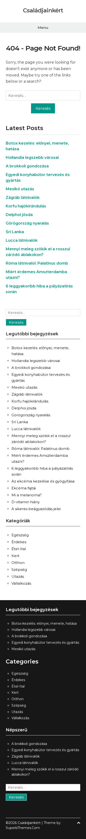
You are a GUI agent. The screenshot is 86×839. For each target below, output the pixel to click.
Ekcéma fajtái (23, 488)
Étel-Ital (18, 549)
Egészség (20, 535)
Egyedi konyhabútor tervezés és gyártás (45, 642)
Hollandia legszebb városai (32, 157)
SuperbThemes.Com (23, 828)
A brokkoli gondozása (27, 166)
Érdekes (18, 542)
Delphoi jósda (19, 214)
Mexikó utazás (20, 189)
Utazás (17, 576)
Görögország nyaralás (27, 223)
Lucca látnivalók (22, 240)
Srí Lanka (15, 232)
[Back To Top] (78, 822)
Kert (15, 555)
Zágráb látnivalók (23, 197)
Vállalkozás (21, 583)
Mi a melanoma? (26, 495)
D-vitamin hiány (25, 502)
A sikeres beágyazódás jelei (36, 509)
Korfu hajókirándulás (26, 206)
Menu (43, 27)
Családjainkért (43, 10)
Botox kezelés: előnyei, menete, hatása (44, 623)
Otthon (18, 562)
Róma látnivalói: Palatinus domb (37, 263)
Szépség (19, 569)
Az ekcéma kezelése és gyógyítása (43, 481)
